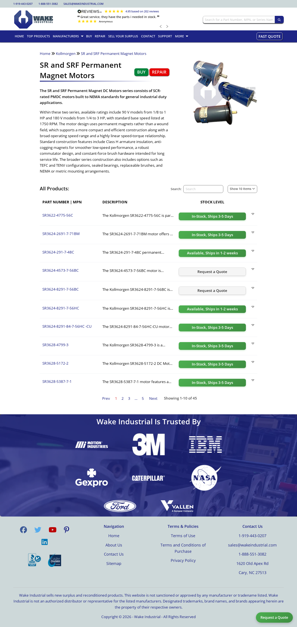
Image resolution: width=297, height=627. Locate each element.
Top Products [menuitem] (38, 36)
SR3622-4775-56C (57, 215)
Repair (159, 72)
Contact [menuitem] (148, 36)
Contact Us (114, 554)
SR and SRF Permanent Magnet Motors (113, 53)
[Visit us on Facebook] (23, 530)
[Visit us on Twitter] (38, 530)
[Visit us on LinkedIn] (44, 542)
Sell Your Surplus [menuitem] (123, 36)
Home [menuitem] (19, 36)
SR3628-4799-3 (55, 344)
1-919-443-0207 (23, 4)
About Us (113, 545)
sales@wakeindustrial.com (83, 4)
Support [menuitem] (165, 36)
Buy (141, 72)
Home (45, 53)
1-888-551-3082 (48, 4)
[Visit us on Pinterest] (66, 530)
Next (153, 398)
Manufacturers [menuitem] (66, 36)
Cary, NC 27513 (252, 572)
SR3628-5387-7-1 (57, 381)
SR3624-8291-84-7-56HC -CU (67, 326)
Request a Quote (274, 617)
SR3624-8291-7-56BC (60, 289)
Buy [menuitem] (89, 36)
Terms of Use (183, 535)
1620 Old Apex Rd (252, 563)
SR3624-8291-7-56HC (60, 308)
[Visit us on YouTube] (52, 530)
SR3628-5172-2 (55, 363)
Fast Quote (269, 36)
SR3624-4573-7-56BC (60, 270)
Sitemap (113, 563)
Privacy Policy (183, 560)
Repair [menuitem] (100, 36)
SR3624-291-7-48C (58, 252)
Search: (176, 189)
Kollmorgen (65, 53)
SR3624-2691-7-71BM (61, 233)
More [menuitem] (179, 36)
